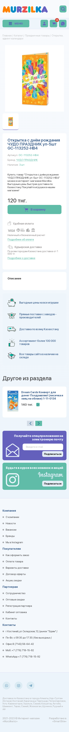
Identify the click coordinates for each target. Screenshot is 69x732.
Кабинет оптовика (16, 612)
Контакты (11, 618)
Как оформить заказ (17, 555)
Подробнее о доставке (21, 258)
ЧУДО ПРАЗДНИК (27, 160)
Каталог (18, 35)
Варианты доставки (17, 567)
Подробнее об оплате (21, 239)
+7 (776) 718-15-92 (23, 650)
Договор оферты (16, 574)
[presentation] (30, 423)
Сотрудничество (15, 593)
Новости (11, 523)
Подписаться (52, 483)
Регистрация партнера (19, 605)
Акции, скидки (14, 580)
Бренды (10, 536)
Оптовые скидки (15, 599)
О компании (12, 517)
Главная (7, 35)
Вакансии (11, 529)
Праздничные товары (37, 35)
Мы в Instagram (14, 542)
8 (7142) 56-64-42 (23, 644)
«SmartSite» (59, 721)
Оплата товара (14, 561)
